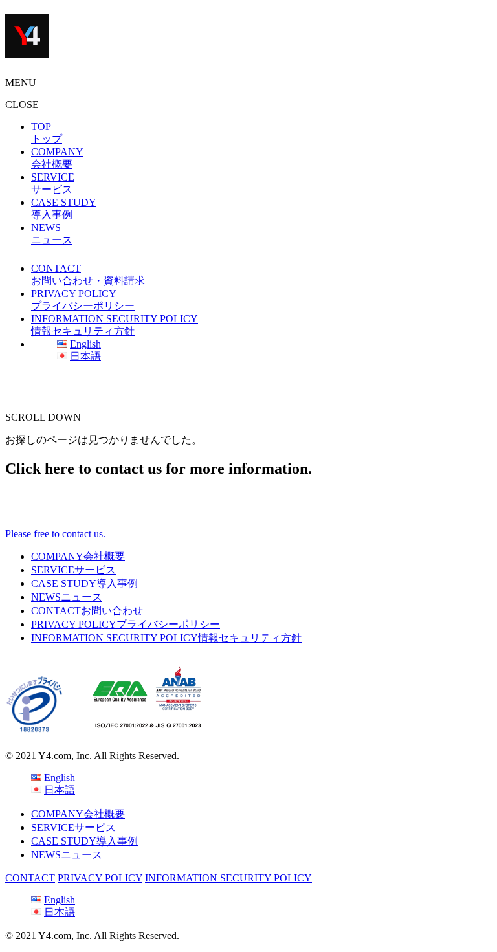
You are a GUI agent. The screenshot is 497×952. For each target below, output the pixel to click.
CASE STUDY (84, 583)
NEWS (66, 597)
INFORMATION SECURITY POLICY (166, 637)
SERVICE (73, 569)
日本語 (85, 356)
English (85, 343)
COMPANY (78, 556)
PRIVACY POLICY (125, 624)
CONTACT (87, 610)
